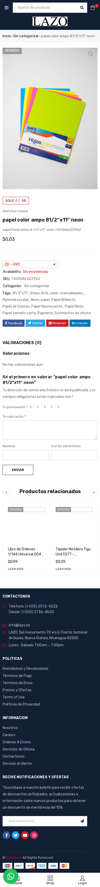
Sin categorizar (26, 36)
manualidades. (72, 293)
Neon (35, 300)
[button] (91, 54)
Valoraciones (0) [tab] (22, 342)
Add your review (15, 211)
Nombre (9, 446)
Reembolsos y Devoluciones (25, 668)
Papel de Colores (16, 306)
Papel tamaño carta (19, 313)
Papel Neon (74, 306)
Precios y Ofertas (17, 690)
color (54, 293)
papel (45, 300)
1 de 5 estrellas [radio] (33, 408)
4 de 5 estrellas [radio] (54, 408)
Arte (44, 293)
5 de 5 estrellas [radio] (61, 408)
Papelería (45, 313)
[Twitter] (15, 835)
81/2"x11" (20, 293)
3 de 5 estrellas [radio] (47, 408)
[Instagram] (34, 835)
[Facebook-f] (6, 835)
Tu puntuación (15, 407)
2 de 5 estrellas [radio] (40, 408)
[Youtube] (25, 835)
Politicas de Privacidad (21, 704)
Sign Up (82, 821)
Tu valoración (14, 416)
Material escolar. (16, 300)
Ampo (34, 293)
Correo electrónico (66, 446)
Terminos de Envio (18, 683)
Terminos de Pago (17, 676)
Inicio (7, 36)
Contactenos (14, 756)
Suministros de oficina (72, 313)
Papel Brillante (63, 300)
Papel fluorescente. (47, 306)
